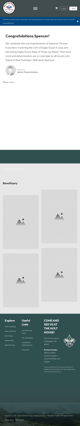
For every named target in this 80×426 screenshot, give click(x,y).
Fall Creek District (27, 338)
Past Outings (9, 336)
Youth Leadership (10, 326)
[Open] (35, 8)
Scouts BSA (25, 350)
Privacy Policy (9, 420)
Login (63, 8)
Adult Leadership (10, 331)
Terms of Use (20, 420)
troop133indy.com (8, 23)
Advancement (9, 340)
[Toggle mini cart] (56, 8)
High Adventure (10, 345)
